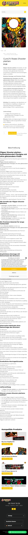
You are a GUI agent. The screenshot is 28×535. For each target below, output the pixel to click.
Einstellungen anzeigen (14, 276)
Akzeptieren (14, 269)
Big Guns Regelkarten (8, 441)
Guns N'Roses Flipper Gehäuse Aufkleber (14, 486)
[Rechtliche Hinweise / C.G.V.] (14, 521)
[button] (26, 258)
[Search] (25, 12)
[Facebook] (13, 509)
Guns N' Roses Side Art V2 (9, 471)
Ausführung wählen (7, 444)
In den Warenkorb (12, 133)
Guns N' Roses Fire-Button (9, 456)
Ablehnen (14, 272)
